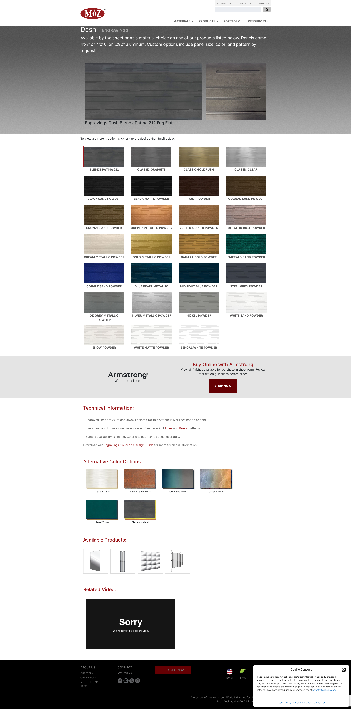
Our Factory (88, 677)
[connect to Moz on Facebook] (120, 680)
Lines (168, 428)
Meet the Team (89, 682)
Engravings (115, 30)
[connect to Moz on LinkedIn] (126, 680)
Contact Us (319, 702)
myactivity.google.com (324, 690)
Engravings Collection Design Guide (128, 445)
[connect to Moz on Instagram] (137, 680)
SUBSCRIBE (246, 3)
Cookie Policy (284, 702)
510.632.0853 (225, 3)
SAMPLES (263, 3)
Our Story (86, 673)
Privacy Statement (302, 702)
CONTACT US (125, 672)
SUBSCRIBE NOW (173, 670)
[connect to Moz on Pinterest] (131, 680)
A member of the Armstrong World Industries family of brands (229, 697)
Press (84, 686)
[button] (344, 669)
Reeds (183, 428)
